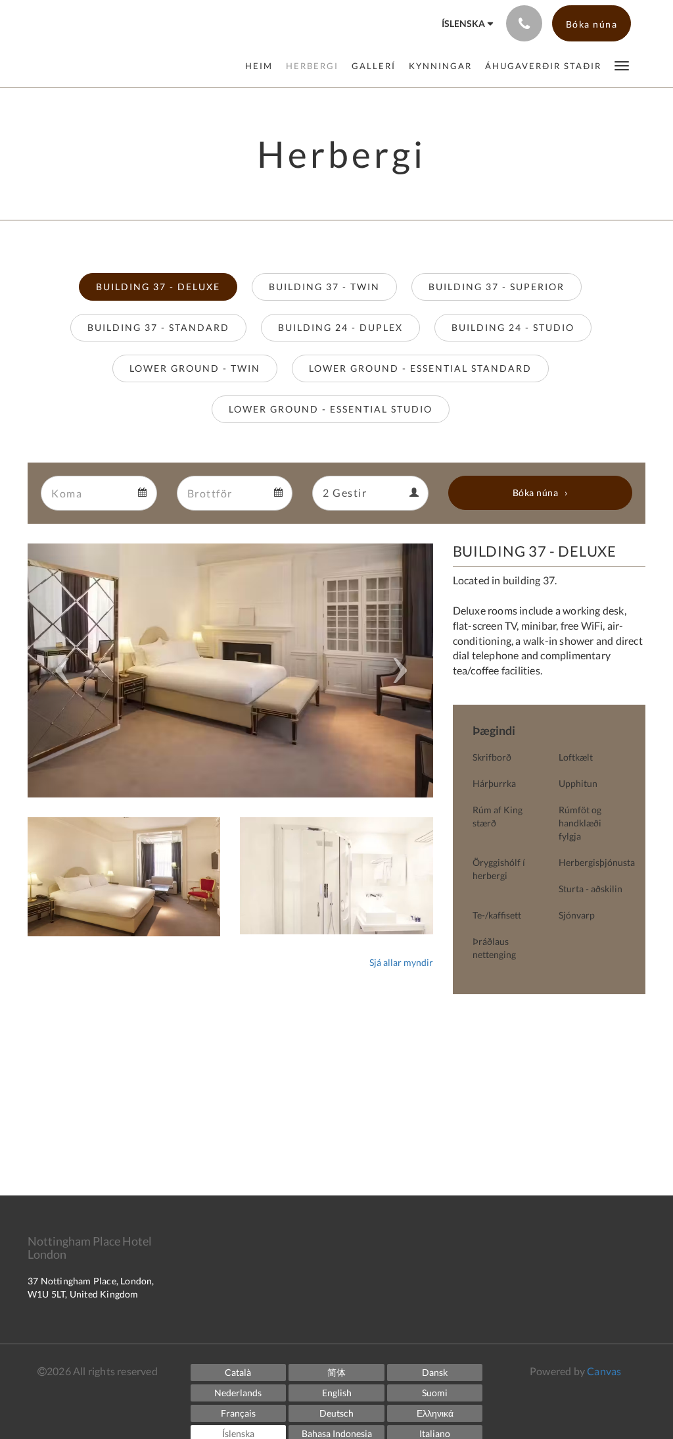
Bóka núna (536, 492)
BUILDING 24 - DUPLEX (340, 327)
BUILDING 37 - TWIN (324, 286)
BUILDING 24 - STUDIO (513, 327)
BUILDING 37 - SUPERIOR (497, 286)
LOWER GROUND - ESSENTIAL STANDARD (420, 368)
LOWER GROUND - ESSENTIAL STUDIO (330, 409)
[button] (622, 65)
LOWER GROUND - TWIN (194, 368)
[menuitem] (262, 66)
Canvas (604, 1371)
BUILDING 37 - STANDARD (158, 327)
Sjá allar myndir (401, 962)
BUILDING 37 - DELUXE (158, 286)
